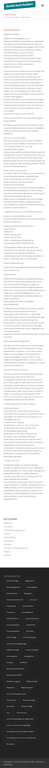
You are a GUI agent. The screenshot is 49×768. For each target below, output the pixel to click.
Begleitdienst (29, 581)
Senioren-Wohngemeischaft (16, 694)
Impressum (40, 762)
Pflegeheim (10, 688)
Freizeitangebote (27, 612)
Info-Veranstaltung (29, 637)
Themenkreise (21, 713)
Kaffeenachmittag (12, 650)
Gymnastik (29, 631)
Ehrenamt (33, 600)
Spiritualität (10, 706)
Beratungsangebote (13, 587)
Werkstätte (10, 744)
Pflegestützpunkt (27, 688)
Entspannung (10, 606)
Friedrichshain (10, 537)
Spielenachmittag (29, 700)
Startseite (16, 17)
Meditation (23, 662)
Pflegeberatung (31, 681)
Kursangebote (29, 656)
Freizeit (7, 533)
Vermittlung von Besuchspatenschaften (20, 731)
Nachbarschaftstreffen (14, 675)
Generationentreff (32, 618)
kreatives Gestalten (32, 650)
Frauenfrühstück (28, 606)
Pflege (7, 551)
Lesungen (9, 662)
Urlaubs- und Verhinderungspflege (18, 725)
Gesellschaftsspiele (13, 625)
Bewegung (27, 593)
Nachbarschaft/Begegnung (16, 548)
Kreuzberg (8, 540)
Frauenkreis (10, 612)
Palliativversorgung (13, 681)
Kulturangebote (11, 656)
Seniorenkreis (11, 700)
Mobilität (7, 544)
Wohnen (7, 555)
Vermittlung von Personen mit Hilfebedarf (21, 738)
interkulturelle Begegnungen (16, 644)
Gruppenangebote (12, 631)
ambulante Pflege (12, 581)
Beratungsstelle (32, 587)
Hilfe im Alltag (11, 637)
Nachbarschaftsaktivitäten (15, 669)
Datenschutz (10, 14)
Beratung (8, 526)
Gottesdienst (30, 625)
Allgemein (8, 523)
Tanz (8, 713)
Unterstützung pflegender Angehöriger (20, 719)
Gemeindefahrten (12, 618)
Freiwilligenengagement (14, 530)
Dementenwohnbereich (14, 600)
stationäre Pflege (27, 706)
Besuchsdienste (11, 593)
